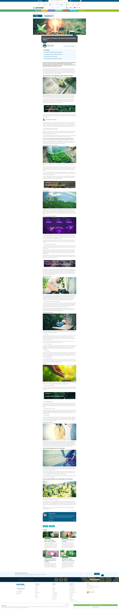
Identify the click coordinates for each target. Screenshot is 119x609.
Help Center (71, 585)
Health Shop (36, 589)
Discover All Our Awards (94, 579)
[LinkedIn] (74, 520)
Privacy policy (67, 604)
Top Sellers (53, 589)
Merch (36, 595)
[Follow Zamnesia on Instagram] (18, 591)
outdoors (53, 476)
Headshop (36, 586)
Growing (45, 526)
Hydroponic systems (51, 411)
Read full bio (51, 520)
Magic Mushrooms (37, 592)
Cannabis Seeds (37, 585)
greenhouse (60, 209)
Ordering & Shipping (72, 589)
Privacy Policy (27, 575)
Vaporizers (36, 588)
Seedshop (52, 526)
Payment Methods (72, 588)
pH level (51, 417)
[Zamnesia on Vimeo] (20, 591)
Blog (53, 586)
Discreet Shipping (54, 598)
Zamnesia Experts (54, 596)
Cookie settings (95, 607)
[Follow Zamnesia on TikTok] (16, 593)
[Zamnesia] (41, 8)
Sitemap (53, 599)
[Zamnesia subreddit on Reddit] (18, 593)
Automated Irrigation (49, 401)
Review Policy (71, 595)
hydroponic (73, 442)
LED (57, 346)
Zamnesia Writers (54, 595)
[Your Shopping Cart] (79, 8)
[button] (44, 46)
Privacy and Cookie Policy (73, 592)
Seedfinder (53, 585)
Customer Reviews (54, 592)
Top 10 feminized (71, 507)
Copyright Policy (72, 599)
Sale (35, 598)
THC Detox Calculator (89, 585)
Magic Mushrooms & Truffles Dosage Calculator (93, 586)
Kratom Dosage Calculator (90, 588)
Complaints (71, 598)
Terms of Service (32, 575)
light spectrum (45, 252)
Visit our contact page (20, 589)
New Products (54, 588)
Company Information (72, 586)
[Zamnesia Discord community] (20, 593)
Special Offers (36, 596)
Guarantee (71, 596)
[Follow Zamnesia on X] (21, 591)
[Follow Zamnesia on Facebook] (16, 591)
